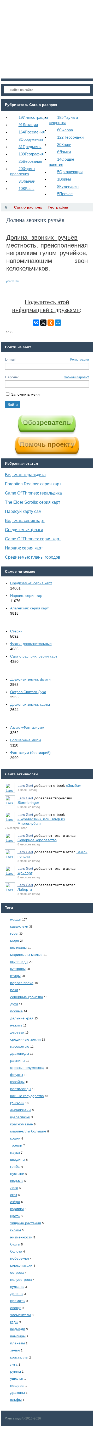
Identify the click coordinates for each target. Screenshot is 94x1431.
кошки (15, 1138)
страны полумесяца (27, 1067)
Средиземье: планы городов (32, 557)
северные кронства (26, 997)
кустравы (18, 969)
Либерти (24, 889)
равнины (17, 1060)
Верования (30, 161)
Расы (26, 188)
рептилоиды (20, 1089)
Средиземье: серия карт (31, 583)
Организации (70, 172)
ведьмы (16, 1181)
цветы (15, 1216)
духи (14, 1004)
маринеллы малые (26, 954)
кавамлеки (19, 926)
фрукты (16, 1075)
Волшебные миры (25, 740)
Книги (64, 144)
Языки (64, 152)
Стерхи (16, 631)
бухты (15, 1244)
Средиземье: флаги (24, 529)
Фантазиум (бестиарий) (30, 752)
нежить (16, 1025)
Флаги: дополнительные (31, 644)
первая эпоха (21, 983)
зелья (15, 1350)
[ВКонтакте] (36, 322)
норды (15, 919)
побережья (19, 1258)
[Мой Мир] (58, 322)
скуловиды (19, 961)
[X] (43, 322)
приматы (17, 1301)
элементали (20, 1315)
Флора (65, 130)
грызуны (17, 1103)
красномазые (21, 1124)
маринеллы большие (28, 1131)
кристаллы (19, 1357)
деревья (17, 1032)
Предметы (30, 146)
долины (12, 280)
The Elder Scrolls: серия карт (32, 502)
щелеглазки (20, 1117)
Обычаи (27, 181)
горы (14, 933)
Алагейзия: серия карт (29, 608)
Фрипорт (24, 873)
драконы (17, 1392)
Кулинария (68, 186)
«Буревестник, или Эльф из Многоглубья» (41, 821)
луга (13, 1364)
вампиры (18, 1336)
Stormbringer (28, 802)
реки (14, 990)
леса (14, 1188)
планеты (17, 1343)
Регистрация (79, 359)
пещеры (17, 1385)
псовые (16, 1011)
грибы (15, 1166)
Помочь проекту (47, 444)
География (31, 154)
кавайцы (17, 1082)
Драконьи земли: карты (30, 704)
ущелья (16, 1378)
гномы (15, 1230)
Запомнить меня (25, 394)
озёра (15, 1202)
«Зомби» (73, 785)
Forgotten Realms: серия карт (33, 484)
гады (14, 1322)
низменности (21, 1237)
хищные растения (25, 1223)
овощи (15, 1308)
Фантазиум (13, 1418)
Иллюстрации (33, 117)
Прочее (65, 194)
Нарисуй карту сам (23, 511)
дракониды (19, 1053)
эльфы (16, 1400)
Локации (28, 124)
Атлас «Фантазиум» (27, 727)
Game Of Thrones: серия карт (33, 539)
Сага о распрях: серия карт (33, 656)
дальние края (21, 1018)
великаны (18, 947)
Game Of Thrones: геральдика (33, 493)
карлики (17, 1209)
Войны (64, 179)
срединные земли (25, 1039)
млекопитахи (21, 1265)
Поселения (32, 132)
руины (15, 1371)
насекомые (19, 1046)
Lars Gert (25, 785)
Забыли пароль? (76, 377)
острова (17, 1272)
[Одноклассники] (51, 322)
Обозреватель (47, 423)
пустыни (17, 1173)
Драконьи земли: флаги (30, 679)
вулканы (17, 1286)
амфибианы (20, 1110)
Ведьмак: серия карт (25, 520)
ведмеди (17, 1329)
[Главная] (6, 207)
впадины (17, 1159)
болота (16, 1251)
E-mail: (10, 359)
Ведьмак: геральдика (25, 475)
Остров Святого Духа (28, 692)
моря (14, 940)
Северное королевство (37, 840)
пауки (15, 1152)
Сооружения (31, 139)
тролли (16, 1145)
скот (13, 1195)
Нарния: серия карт (24, 548)
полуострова (21, 1279)
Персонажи (70, 137)
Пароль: (12, 377)
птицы (15, 976)
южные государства (27, 1096)
